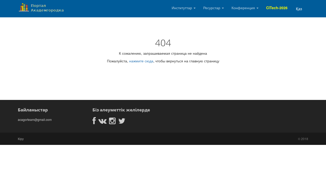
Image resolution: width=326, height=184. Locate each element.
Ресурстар (212, 7)
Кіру (21, 138)
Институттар (182, 7)
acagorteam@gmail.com (35, 119)
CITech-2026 (277, 7)
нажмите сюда (141, 60)
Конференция (244, 7)
